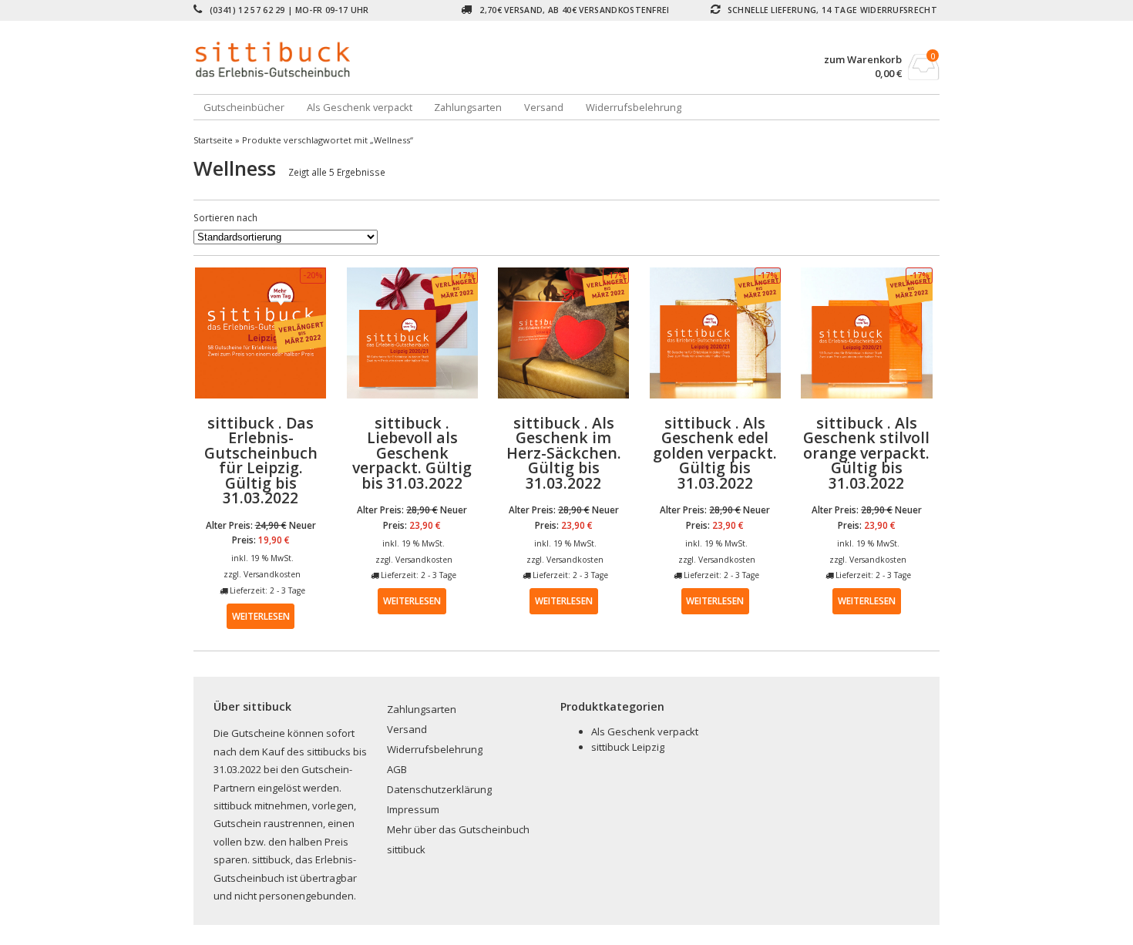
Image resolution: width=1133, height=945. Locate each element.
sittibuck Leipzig (627, 747)
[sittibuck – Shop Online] (379, 59)
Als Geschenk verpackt (359, 107)
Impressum (413, 809)
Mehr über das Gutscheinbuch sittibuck (458, 839)
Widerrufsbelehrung (633, 107)
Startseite (213, 140)
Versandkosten (272, 574)
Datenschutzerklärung (439, 789)
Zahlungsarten (468, 107)
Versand (543, 107)
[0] (924, 75)
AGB (397, 769)
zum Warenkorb (863, 60)
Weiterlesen (261, 616)
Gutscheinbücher (243, 107)
